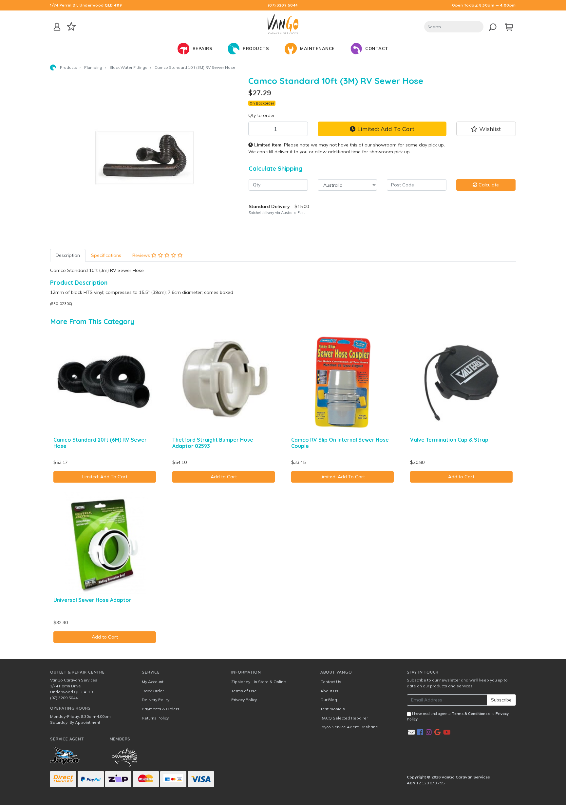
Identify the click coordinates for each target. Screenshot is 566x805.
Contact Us (330, 681)
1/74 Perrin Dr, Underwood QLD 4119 (86, 5)
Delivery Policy (155, 699)
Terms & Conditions (469, 713)
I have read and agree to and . (458, 716)
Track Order (153, 690)
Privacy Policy (244, 699)
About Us (329, 690)
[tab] (67, 255)
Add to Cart (224, 477)
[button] (486, 129)
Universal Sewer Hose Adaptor (92, 600)
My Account (152, 681)
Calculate (488, 185)
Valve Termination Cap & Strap (449, 439)
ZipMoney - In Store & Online (258, 681)
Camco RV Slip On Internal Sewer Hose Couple (340, 442)
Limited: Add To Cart (385, 128)
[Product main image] (144, 158)
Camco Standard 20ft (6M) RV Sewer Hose (100, 442)
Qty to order (261, 115)
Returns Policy (155, 718)
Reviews (141, 255)
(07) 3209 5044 (283, 5)
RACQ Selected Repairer (344, 718)
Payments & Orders (160, 708)
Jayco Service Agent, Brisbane (349, 726)
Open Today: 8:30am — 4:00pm (484, 5)
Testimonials (332, 708)
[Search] (490, 26)
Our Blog (328, 699)
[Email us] (411, 732)
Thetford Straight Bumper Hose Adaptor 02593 (212, 442)
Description (68, 255)
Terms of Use (244, 690)
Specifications (106, 255)
